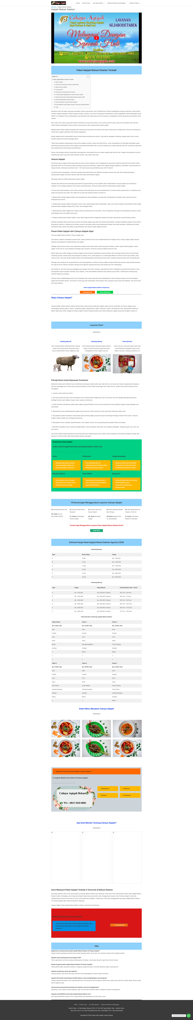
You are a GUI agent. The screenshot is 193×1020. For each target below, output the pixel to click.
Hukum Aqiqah (59, 82)
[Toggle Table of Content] (87, 76)
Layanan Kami (59, 89)
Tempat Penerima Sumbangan (116, 3)
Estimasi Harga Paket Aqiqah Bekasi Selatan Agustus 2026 (70, 97)
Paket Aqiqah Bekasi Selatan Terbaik (63, 79)
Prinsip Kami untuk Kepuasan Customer (65, 92)
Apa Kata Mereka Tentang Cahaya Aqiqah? (66, 102)
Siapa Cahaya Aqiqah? (61, 87)
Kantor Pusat (86, 3)
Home (78, 3)
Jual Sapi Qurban (98, 3)
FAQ (57, 107)
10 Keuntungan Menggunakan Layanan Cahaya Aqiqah (69, 94)
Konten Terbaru (134, 3)
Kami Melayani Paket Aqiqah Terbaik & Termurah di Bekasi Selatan (72, 104)
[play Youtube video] (96, 38)
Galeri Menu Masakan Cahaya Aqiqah (65, 99)
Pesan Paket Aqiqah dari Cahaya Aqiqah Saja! (67, 84)
